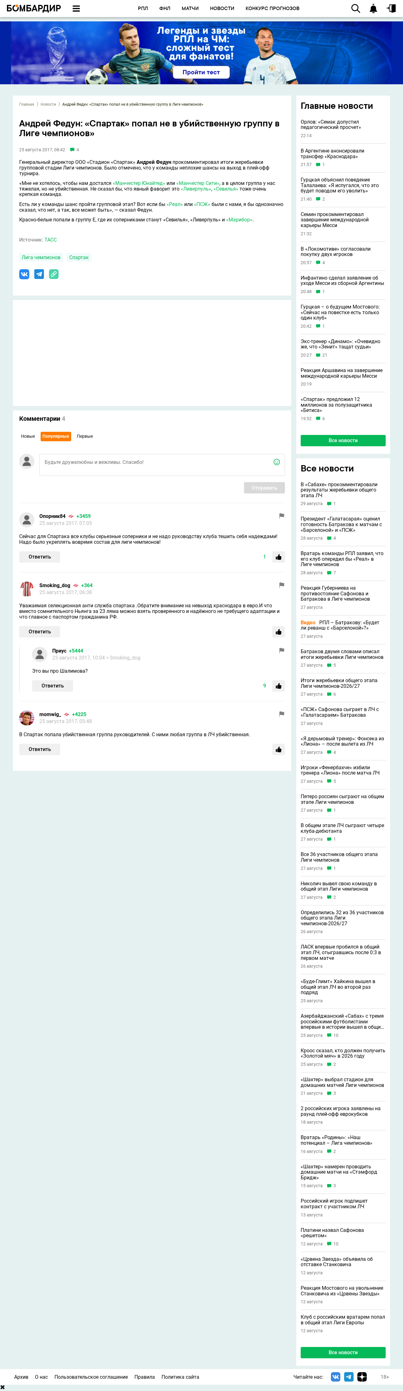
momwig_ (50, 714)
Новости (48, 104)
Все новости (343, 440)
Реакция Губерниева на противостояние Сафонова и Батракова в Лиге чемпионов (335, 593)
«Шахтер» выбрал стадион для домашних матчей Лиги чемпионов (342, 1082)
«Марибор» (239, 220)
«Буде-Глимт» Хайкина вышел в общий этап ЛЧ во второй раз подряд (338, 987)
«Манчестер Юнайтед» (139, 183)
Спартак (79, 257)
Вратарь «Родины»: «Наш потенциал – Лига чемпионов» (336, 1140)
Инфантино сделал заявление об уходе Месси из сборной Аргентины (342, 280)
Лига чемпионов (41, 257)
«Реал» (175, 204)
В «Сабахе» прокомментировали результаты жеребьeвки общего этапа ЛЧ (339, 490)
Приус (59, 651)
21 (324, 355)
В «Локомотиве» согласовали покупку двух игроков (336, 251)
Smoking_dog (54, 585)
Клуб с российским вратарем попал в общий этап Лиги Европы (343, 1319)
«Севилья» (225, 189)
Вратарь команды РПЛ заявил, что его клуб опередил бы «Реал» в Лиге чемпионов (342, 559)
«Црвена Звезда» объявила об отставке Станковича (337, 1261)
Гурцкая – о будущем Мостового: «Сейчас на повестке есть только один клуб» (340, 312)
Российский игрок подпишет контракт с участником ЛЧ (334, 1203)
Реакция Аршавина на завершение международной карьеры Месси (342, 373)
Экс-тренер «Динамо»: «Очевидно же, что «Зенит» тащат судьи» (340, 344)
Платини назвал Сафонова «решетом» (332, 1232)
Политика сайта (180, 1377)
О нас (41, 1377)
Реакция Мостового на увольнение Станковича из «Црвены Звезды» (342, 1290)
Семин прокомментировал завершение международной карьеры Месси (335, 220)
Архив (21, 1377)
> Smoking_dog (123, 658)
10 (335, 1035)
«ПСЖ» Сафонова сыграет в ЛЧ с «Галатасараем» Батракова (340, 712)
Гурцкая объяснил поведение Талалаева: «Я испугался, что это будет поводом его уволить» (340, 185)
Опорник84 (52, 516)
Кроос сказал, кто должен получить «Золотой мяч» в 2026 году (343, 1053)
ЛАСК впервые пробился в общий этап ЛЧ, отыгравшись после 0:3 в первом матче (341, 952)
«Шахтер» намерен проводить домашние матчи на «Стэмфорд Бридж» (339, 1172)
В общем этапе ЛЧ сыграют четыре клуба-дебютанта (342, 828)
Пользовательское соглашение (91, 1377)
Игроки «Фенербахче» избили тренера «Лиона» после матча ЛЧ (340, 770)
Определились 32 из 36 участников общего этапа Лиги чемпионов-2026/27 (342, 918)
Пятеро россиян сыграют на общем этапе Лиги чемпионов (342, 799)
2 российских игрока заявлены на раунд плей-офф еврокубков (341, 1111)
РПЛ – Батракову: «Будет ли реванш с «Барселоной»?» (340, 625)
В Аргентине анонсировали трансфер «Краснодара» (332, 153)
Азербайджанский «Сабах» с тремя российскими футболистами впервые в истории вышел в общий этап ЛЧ (342, 1021)
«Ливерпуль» (196, 189)
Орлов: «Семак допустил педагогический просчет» (331, 124)
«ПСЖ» (202, 204)
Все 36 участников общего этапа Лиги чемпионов (339, 857)
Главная (26, 104)
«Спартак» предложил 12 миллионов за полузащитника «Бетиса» (336, 405)
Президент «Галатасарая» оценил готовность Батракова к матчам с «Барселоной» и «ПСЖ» (341, 524)
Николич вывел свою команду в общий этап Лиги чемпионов (339, 886)
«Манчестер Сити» (197, 183)
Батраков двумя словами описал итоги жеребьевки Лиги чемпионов (342, 654)
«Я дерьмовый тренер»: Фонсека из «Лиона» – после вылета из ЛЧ (342, 741)
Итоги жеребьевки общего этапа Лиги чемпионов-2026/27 (339, 683)
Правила (144, 1377)
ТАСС (50, 240)
